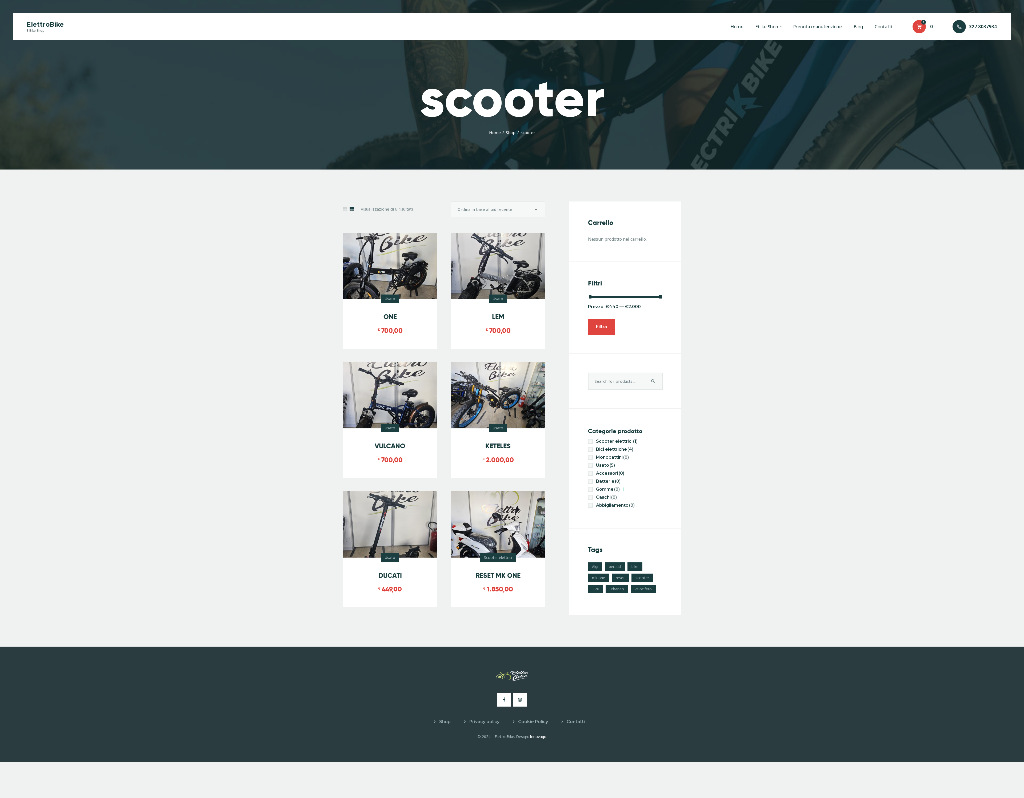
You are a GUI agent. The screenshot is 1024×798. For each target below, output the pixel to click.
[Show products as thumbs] (345, 209)
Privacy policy (484, 721)
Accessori (610, 473)
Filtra (601, 326)
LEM (498, 317)
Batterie (608, 481)
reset (620, 577)
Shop (510, 132)
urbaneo (617, 588)
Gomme (608, 489)
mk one (598, 577)
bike (634, 566)
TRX (595, 588)
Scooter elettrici (498, 557)
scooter (642, 577)
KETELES (498, 446)
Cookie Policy (533, 721)
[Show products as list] (352, 209)
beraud (615, 566)
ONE (390, 317)
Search (653, 381)
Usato (390, 298)
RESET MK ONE (498, 575)
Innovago (538, 736)
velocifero (643, 588)
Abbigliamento (615, 505)
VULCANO (390, 446)
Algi (595, 566)
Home (495, 132)
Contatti (576, 721)
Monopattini (612, 457)
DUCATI (390, 575)
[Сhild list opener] (628, 473)
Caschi (606, 497)
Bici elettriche (614, 449)
